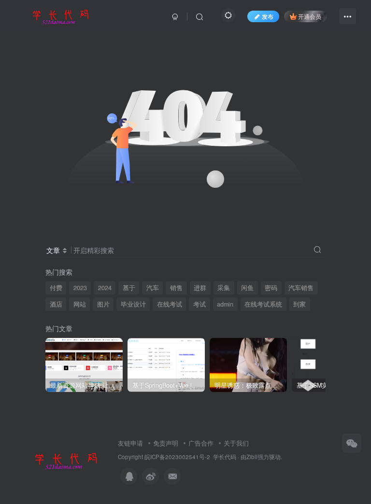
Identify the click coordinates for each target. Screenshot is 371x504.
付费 (56, 287)
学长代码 (224, 457)
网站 (79, 304)
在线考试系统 (263, 304)
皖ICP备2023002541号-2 (177, 457)
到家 (299, 304)
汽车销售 (301, 287)
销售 (176, 287)
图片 (103, 304)
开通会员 (309, 16)
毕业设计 (133, 304)
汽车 (152, 287)
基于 (129, 287)
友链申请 (130, 443)
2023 (80, 287)
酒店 (56, 304)
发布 (267, 16)
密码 (271, 287)
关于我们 (236, 443)
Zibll (251, 457)
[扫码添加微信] (351, 443)
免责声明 (165, 443)
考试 (199, 304)
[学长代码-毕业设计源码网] (65, 459)
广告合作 (201, 443)
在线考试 (169, 304)
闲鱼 (247, 287)
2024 (105, 287)
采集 (223, 287)
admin (225, 304)
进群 (200, 287)
